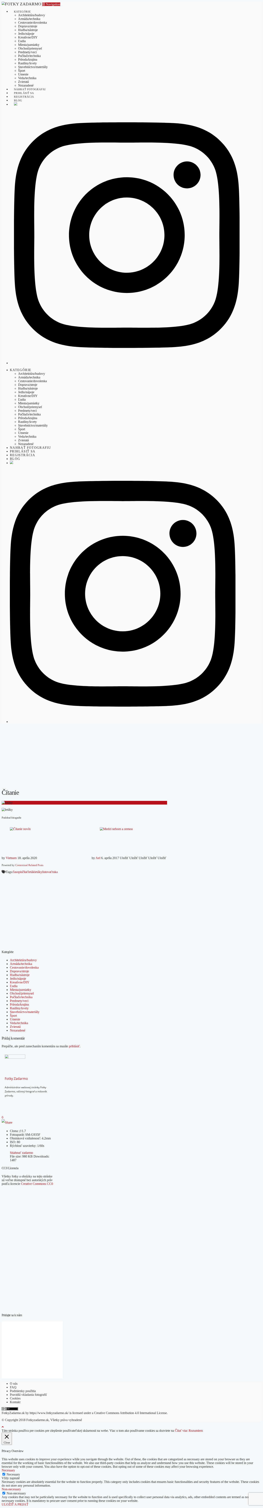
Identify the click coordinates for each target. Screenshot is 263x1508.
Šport (13, 1015)
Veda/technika (19, 1023)
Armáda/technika (21, 964)
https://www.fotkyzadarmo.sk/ (49, 1413)
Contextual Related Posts (29, 865)
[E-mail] (7, 1102)
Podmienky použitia (23, 1391)
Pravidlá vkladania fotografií (28, 1394)
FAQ (13, 1387)
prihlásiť (74, 1046)
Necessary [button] (8, 1470)
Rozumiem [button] (196, 1430)
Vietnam (11, 858)
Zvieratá (15, 1026)
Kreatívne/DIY (19, 982)
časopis (17, 872)
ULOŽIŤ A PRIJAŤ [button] (15, 1504)
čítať (25, 872)
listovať (47, 872)
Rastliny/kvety (19, 1008)
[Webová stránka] (26, 1102)
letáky (38, 872)
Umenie (15, 1019)
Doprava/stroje (19, 971)
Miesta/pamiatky (20, 989)
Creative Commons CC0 (37, 1183)
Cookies (15, 1398)
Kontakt (15, 1402)
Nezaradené (17, 1030)
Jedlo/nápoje (18, 978)
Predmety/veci (19, 1001)
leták (31, 872)
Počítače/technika (21, 997)
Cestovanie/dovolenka (24, 967)
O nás (13, 1383)
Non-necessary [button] (11, 1489)
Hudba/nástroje (20, 975)
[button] (51, 4)
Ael (98, 858)
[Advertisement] (131, 755)
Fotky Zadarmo (16, 1078)
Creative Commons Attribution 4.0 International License (130, 1413)
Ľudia (13, 986)
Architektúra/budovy (23, 960)
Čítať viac (181, 1430)
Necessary (13, 1474)
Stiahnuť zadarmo (21, 1152)
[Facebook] (13, 1102)
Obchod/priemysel (22, 993)
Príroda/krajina (19, 1004)
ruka (55, 872)
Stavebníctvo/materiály (24, 1012)
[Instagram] (19, 1102)
